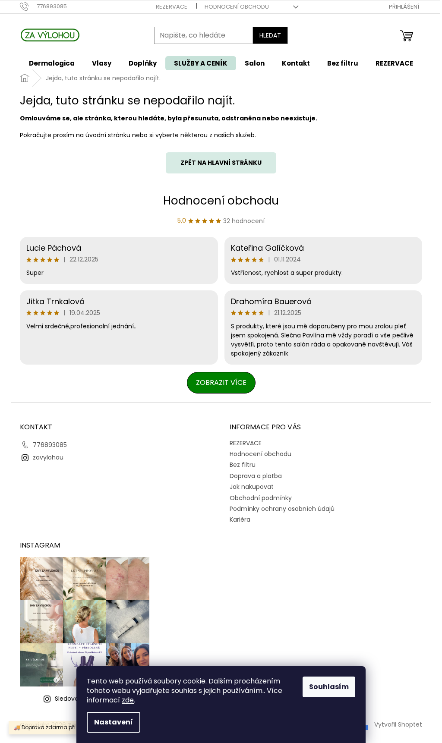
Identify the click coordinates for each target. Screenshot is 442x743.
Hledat (270, 35)
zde (128, 700)
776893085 (50, 445)
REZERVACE (171, 7)
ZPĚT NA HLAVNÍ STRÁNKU (221, 162)
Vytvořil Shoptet (398, 724)
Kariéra (240, 519)
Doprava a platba (256, 476)
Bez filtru (243, 464)
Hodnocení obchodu (237, 7)
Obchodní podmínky (261, 498)
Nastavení (113, 722)
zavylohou (48, 457)
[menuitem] (51, 63)
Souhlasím (329, 687)
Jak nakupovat (252, 486)
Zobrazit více (221, 382)
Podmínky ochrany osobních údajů (282, 508)
